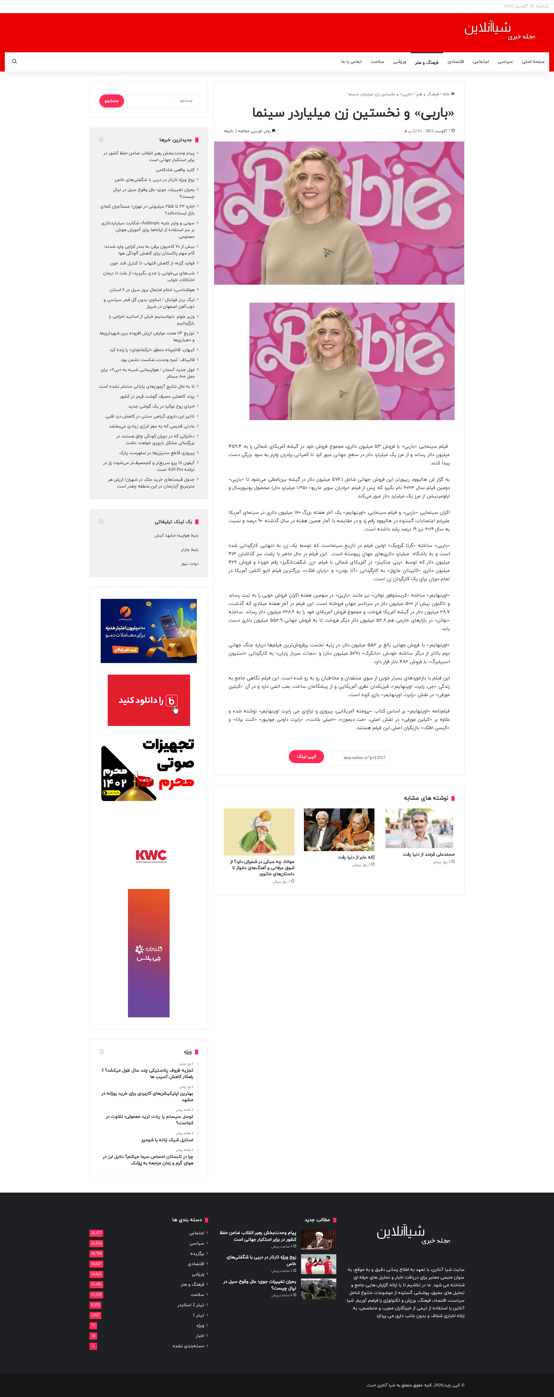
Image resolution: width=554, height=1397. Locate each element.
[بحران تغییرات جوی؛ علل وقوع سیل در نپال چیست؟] (318, 1289)
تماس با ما (351, 62)
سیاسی (505, 62)
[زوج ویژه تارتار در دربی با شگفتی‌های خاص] (318, 1264)
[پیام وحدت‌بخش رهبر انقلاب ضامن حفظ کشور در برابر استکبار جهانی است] (318, 1240)
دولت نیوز (189, 564)
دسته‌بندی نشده (188, 1346)
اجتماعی (481, 62)
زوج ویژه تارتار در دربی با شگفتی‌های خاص (154, 180)
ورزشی (399, 62)
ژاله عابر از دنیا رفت (356, 857)
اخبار (200, 1336)
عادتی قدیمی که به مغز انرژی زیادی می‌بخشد (152, 426)
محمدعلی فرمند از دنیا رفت (429, 854)
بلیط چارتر (189, 550)
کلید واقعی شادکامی (175, 170)
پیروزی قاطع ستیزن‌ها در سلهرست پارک (157, 453)
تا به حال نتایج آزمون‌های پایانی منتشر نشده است (147, 387)
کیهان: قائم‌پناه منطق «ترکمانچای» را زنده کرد (152, 350)
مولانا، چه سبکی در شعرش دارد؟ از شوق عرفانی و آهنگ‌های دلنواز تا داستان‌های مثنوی (262, 868)
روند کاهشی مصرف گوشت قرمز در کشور (157, 396)
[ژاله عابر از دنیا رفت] (339, 829)
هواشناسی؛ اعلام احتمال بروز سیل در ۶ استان (152, 290)
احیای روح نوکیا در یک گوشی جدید (161, 406)
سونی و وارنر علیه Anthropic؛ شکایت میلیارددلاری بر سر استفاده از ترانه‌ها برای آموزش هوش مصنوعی (148, 230)
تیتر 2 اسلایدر (191, 1305)
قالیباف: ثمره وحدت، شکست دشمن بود (158, 360)
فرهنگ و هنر (427, 63)
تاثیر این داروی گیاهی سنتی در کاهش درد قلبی (150, 416)
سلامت (377, 62)
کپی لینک (306, 757)
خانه (446, 94)
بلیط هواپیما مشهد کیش (176, 536)
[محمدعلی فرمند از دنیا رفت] (419, 828)
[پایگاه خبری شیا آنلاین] (492, 32)
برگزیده (197, 1254)
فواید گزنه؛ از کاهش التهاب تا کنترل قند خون (152, 263)
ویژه (200, 1326)
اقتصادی (456, 62)
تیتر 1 (198, 1315)
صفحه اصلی (533, 62)
